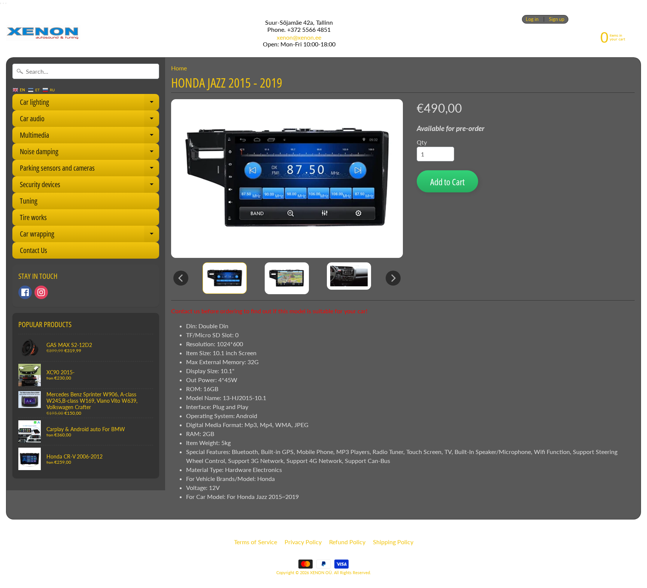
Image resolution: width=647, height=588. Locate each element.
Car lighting (89, 103)
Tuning (28, 201)
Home (179, 67)
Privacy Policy (303, 541)
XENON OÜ (321, 572)
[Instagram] (41, 292)
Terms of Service (255, 541)
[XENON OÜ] (43, 33)
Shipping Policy (393, 541)
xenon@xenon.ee (299, 37)
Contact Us (33, 250)
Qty (422, 142)
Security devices (89, 186)
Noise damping (89, 153)
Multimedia (89, 136)
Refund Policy (347, 541)
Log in (532, 19)
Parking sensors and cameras (89, 169)
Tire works (33, 217)
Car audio (89, 120)
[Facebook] (25, 292)
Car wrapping (89, 235)
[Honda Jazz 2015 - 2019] (225, 278)
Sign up (556, 19)
